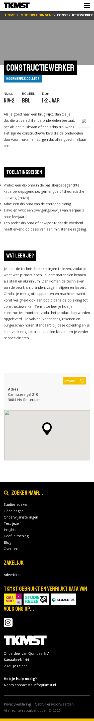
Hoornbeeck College (22, 78)
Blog (7, 542)
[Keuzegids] (63, 598)
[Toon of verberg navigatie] (85, 5)
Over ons (11, 548)
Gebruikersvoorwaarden (54, 704)
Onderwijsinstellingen (21, 517)
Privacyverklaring (17, 704)
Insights (10, 529)
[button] (47, 428)
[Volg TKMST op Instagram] (8, 624)
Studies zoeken (16, 504)
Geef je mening (16, 536)
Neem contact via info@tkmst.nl (30, 684)
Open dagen (14, 510)
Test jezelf (12, 523)
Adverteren (13, 574)
